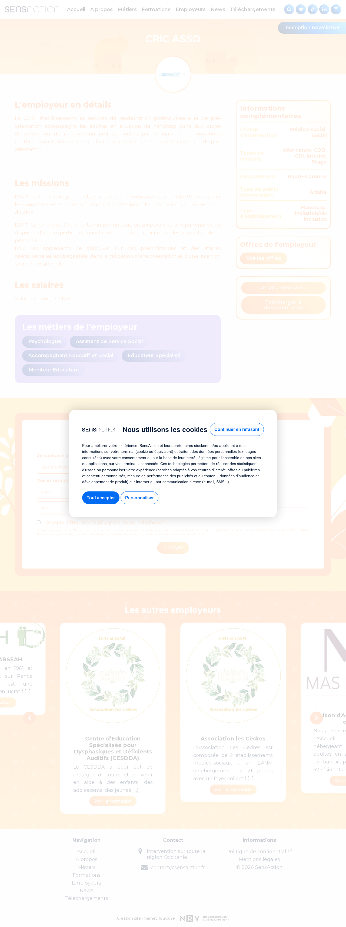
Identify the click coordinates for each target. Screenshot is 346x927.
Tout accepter (101, 497)
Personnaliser (139, 497)
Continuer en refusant (236, 429)
